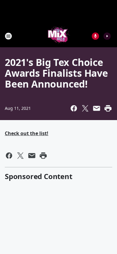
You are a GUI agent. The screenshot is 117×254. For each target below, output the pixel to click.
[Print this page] (108, 108)
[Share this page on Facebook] (74, 108)
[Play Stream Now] (107, 36)
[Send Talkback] (95, 36)
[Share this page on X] (85, 108)
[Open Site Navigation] (8, 36)
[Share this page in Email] (96, 108)
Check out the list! (26, 133)
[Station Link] (59, 36)
